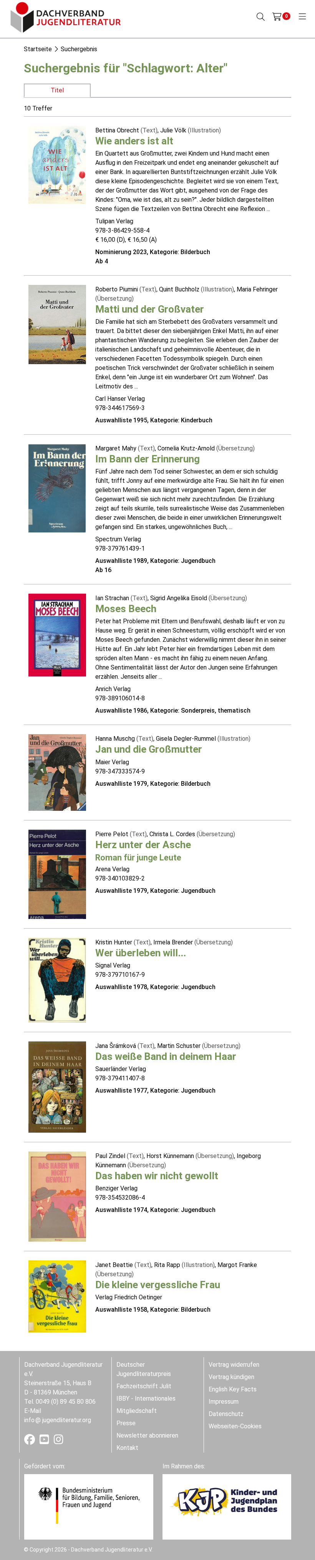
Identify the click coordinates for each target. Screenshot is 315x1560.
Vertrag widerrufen (234, 1364)
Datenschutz (226, 1414)
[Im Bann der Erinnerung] (57, 487)
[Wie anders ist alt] (57, 164)
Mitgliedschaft (136, 1410)
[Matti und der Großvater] (57, 324)
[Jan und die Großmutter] (57, 772)
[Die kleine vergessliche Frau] (57, 1295)
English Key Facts (233, 1389)
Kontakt (127, 1447)
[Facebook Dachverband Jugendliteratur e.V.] (30, 1441)
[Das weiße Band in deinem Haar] (57, 1086)
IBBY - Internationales (146, 1398)
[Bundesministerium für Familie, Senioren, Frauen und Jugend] (88, 1505)
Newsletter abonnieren (147, 1435)
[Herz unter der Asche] (57, 873)
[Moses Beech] (57, 634)
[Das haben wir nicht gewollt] (57, 1196)
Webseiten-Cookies (235, 1426)
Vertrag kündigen (231, 1377)
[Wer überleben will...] (57, 979)
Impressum (224, 1401)
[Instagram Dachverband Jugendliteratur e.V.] (58, 1441)
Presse (126, 1423)
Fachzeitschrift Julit (143, 1386)
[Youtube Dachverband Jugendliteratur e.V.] (45, 1441)
